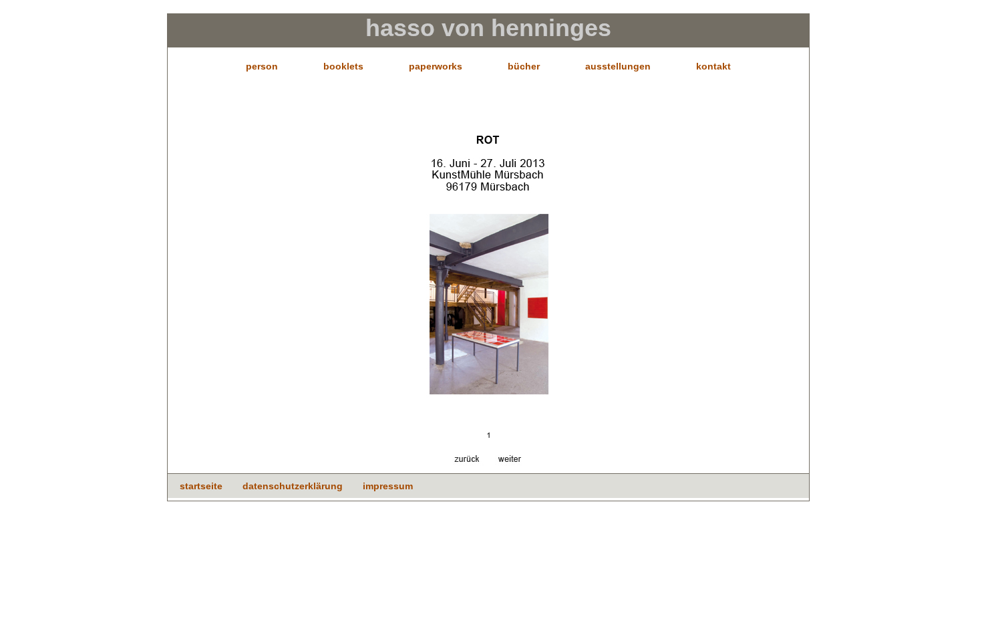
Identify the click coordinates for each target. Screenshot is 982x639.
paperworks (435, 66)
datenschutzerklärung (292, 486)
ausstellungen (618, 66)
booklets (343, 66)
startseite (201, 486)
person (262, 66)
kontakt (713, 66)
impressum (388, 486)
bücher (524, 66)
